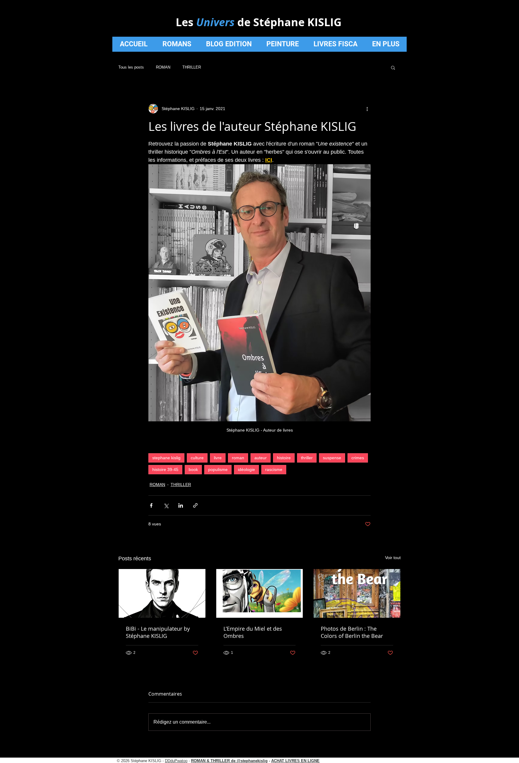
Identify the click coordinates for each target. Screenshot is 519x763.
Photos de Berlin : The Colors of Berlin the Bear (352, 632)
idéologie (246, 469)
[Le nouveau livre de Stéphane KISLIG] (259, 593)
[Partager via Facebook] (151, 505)
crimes (357, 457)
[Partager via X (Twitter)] (166, 505)
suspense (332, 457)
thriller (307, 457)
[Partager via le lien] (195, 505)
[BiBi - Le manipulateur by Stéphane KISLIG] (162, 593)
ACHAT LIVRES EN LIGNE (295, 760)
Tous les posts (131, 67)
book (193, 469)
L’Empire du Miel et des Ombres (252, 632)
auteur (260, 457)
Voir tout (393, 557)
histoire (284, 457)
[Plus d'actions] (367, 108)
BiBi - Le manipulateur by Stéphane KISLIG (158, 632)
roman (238, 457)
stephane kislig (166, 457)
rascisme (273, 469)
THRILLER (191, 67)
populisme (218, 469)
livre (218, 457)
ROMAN (163, 67)
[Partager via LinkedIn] (181, 505)
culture (197, 457)
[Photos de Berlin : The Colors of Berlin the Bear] (357, 593)
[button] (393, 67)
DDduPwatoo (176, 760)
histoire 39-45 (165, 469)
